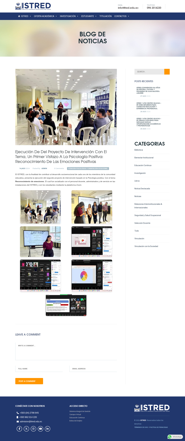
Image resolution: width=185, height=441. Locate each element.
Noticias (137, 196)
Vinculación (139, 238)
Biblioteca (138, 150)
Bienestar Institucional (143, 158)
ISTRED (24, 16)
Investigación (140, 173)
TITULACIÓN (106, 16)
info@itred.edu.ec (128, 8)
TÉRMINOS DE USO (141, 427)
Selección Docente (142, 223)
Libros (137, 181)
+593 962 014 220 (28, 417)
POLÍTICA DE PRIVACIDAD (158, 427)
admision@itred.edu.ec (31, 421)
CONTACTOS (120, 16)
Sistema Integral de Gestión (79, 411)
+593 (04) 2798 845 (29, 413)
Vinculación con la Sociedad (146, 246)
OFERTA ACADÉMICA (44, 16)
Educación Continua (142, 165)
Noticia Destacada (142, 189)
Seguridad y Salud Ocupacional (147, 215)
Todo (136, 231)
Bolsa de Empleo (75, 421)
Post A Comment (27, 381)
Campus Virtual (75, 414)
